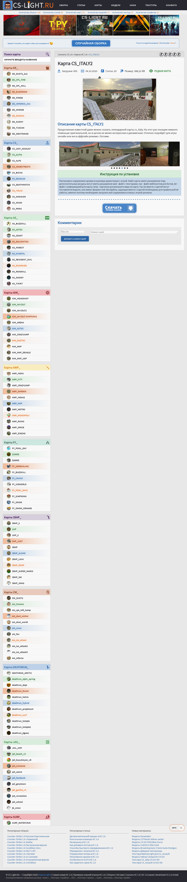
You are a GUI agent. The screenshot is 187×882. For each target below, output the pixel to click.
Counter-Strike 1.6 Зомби (19, 842)
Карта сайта (45, 874)
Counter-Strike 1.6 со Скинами (22, 856)
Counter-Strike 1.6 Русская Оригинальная (28, 836)
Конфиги (171, 5)
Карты (98, 5)
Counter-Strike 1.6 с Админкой (22, 839)
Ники (133, 5)
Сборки (63, 5)
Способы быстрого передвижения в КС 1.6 (91, 847)
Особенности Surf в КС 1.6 (83, 859)
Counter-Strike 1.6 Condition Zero (24, 847)
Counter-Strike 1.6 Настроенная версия (27, 845)
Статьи (81, 5)
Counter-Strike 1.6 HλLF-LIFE (21, 850)
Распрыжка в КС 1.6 (79, 842)
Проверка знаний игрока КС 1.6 (89, 874)
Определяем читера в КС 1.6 (84, 853)
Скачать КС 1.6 (133, 874)
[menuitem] (63, 5)
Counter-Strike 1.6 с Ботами (21, 853)
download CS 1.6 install (167, 874)
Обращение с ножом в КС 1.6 (84, 850)
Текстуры (151, 5)
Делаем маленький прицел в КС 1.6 (87, 836)
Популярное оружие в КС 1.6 (84, 856)
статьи (172, 43)
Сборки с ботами (115, 874)
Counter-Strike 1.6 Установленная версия (28, 859)
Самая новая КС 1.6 (62, 874)
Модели (115, 5)
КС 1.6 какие (148, 874)
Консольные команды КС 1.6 (84, 839)
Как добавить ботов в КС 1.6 (84, 845)
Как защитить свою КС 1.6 (83, 862)
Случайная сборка (91, 43)
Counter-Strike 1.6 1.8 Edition (21, 862)
